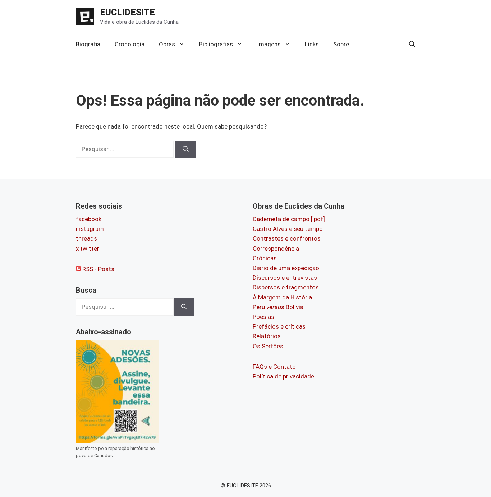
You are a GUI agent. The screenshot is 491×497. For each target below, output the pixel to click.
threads (86, 238)
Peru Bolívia (278, 307)
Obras (167, 44)
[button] (412, 44)
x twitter (87, 248)
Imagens (269, 44)
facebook (88, 219)
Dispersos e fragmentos (286, 287)
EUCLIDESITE (127, 12)
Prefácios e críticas (279, 326)
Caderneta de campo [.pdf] (289, 219)
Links (312, 44)
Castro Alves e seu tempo (288, 228)
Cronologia (129, 44)
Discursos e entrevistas (285, 277)
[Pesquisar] (185, 149)
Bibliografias (216, 44)
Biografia (88, 44)
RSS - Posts (97, 269)
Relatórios (267, 336)
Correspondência (276, 248)
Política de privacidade (283, 376)
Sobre (341, 44)
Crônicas (265, 258)
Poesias (263, 316)
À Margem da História (282, 297)
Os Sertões (268, 346)
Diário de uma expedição (286, 267)
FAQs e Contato (274, 366)
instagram (90, 228)
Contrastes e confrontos (287, 238)
